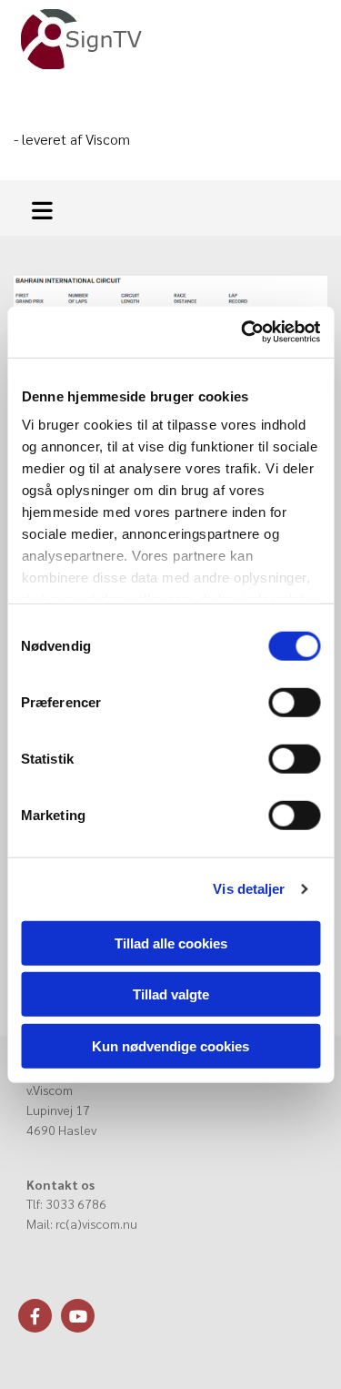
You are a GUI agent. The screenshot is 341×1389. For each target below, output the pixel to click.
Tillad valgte (171, 994)
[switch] (294, 701)
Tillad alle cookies (171, 942)
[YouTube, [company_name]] (78, 1316)
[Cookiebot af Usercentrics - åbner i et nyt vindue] (242, 332)
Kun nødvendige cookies (170, 1045)
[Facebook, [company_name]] (35, 1316)
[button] (47, 208)
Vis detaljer (249, 889)
